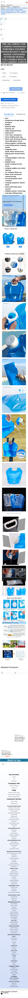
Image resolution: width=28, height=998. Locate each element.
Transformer (14, 866)
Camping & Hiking (13, 105)
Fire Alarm (14, 860)
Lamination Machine (14, 835)
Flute (14, 964)
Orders (14, 776)
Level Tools (14, 898)
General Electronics (14, 828)
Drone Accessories (14, 858)
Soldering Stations (14, 913)
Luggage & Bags (14, 966)
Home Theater (14, 833)
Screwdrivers (14, 882)
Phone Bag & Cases (14, 823)
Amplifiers (14, 854)
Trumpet (14, 942)
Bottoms (14, 983)
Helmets (14, 907)
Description (9, 114)
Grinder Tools (14, 887)
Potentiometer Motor (14, 865)
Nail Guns (14, 878)
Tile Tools (14, 900)
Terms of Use (14, 801)
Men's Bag (14, 971)
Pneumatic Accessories (14, 892)
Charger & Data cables (14, 807)
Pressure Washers (14, 880)
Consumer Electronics (14, 806)
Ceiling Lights (14, 842)
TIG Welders (14, 919)
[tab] (9, 114)
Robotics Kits (14, 924)
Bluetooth (14, 830)
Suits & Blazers (14, 979)
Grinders (14, 877)
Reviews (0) (20, 114)
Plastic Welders (14, 912)
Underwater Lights (14, 848)
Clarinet (14, 962)
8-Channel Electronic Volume (14, 853)
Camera (14, 831)
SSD (14, 826)
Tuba (14, 944)
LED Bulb (14, 861)
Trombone (14, 939)
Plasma (14, 910)
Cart (14, 779)
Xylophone (14, 954)
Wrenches (14, 890)
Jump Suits (14, 984)
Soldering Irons (14, 915)
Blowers (14, 870)
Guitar (14, 957)
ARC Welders (14, 903)
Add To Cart (13, 756)
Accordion (14, 949)
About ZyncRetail (14, 785)
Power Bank (14, 824)
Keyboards (14, 816)
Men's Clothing (14, 978)
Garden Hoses (14, 927)
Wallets (14, 974)
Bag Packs (14, 967)
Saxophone (14, 938)
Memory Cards (14, 818)
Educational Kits (14, 922)
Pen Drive (14, 821)
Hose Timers (14, 932)
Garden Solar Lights (14, 843)
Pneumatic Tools (14, 885)
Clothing (14, 976)
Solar (14, 847)
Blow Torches (14, 905)
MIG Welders (14, 908)
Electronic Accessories (14, 851)
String (14, 955)
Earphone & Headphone (14, 812)
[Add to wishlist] (13, 673)
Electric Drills (14, 872)
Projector (14, 838)
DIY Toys (14, 920)
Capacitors (14, 856)
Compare (13, 676)
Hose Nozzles (14, 931)
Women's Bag (14, 972)
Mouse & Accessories (14, 819)
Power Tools (14, 868)
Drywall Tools (14, 896)
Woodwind (14, 960)
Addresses (14, 781)
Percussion (14, 950)
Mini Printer (14, 836)
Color (2, 69)
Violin (14, 959)
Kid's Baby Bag (14, 969)
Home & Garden (14, 926)
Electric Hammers (14, 873)
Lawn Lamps (14, 845)
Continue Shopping (9, 99)
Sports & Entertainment (6, 751)
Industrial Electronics (14, 840)
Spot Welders (14, 917)
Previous (2, 17)
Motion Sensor (14, 863)
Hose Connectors (14, 929)
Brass (14, 936)
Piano (14, 947)
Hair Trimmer (14, 814)
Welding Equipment (14, 902)
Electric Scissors (14, 875)
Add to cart (16, 89)
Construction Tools (14, 895)
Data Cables (14, 811)
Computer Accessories (14, 809)
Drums (14, 952)
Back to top (14, 760)
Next (2, 39)
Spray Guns (14, 883)
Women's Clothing (14, 981)
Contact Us (14, 787)
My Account (14, 774)
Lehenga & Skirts (14, 986)
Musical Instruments (14, 934)
